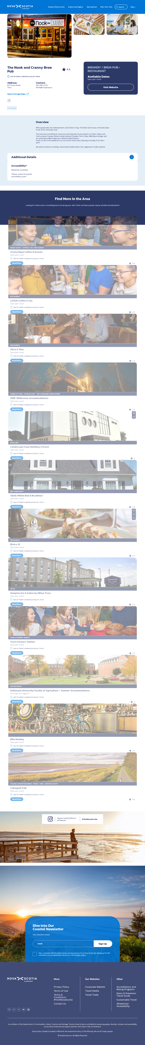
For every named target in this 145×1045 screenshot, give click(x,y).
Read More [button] (16, 263)
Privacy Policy (80, 955)
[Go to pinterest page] (28, 1009)
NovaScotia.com (66, 1035)
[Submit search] (116, 7)
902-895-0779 (42, 85)
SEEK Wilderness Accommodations (29, 398)
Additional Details (23, 157)
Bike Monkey (17, 739)
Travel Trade (91, 995)
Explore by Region (75, 7)
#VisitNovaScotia (89, 819)
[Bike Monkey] (72, 718)
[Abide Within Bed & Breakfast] (72, 475)
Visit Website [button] (110, 87)
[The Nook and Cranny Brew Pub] (39, 36)
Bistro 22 (15, 544)
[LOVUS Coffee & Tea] (72, 280)
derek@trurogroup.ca (44, 87)
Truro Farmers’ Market (22, 641)
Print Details (12, 108)
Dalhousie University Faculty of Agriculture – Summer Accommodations (50, 690)
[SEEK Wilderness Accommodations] (72, 377)
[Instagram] (50, 821)
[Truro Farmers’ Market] (72, 621)
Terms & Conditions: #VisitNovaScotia (63, 997)
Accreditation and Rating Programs (126, 988)
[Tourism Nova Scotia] (20, 6)
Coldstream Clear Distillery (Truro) (29, 447)
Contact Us (60, 1003)
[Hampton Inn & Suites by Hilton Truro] (72, 572)
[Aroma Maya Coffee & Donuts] (72, 231)
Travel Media (92, 991)
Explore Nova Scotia (56, 7)
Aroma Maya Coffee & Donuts (26, 252)
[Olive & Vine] (72, 328)
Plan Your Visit (106, 7)
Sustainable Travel (126, 1000)
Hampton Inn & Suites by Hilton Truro (30, 593)
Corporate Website (95, 987)
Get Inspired (92, 7)
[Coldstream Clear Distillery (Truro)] (72, 426)
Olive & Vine (17, 349)
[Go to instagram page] (9, 1009)
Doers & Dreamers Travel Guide (126, 994)
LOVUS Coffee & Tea (21, 300)
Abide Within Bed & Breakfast (26, 495)
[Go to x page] (19, 1009)
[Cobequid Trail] (72, 767)
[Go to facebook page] (9, 101)
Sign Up (103, 944)
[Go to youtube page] (23, 1009)
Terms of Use (61, 991)
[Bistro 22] (72, 523)
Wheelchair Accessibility (123, 1005)
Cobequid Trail (18, 788)
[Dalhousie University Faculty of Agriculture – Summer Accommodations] (72, 670)
